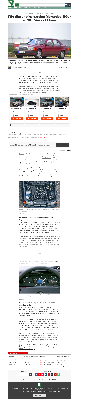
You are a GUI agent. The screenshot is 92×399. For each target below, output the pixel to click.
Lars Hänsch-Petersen (20, 67)
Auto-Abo (11, 366)
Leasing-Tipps (44, 360)
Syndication (33, 379)
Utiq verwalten (39, 389)
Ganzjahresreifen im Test (62, 362)
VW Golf (26, 359)
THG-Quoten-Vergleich (46, 364)
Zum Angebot (17, 118)
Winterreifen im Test (61, 360)
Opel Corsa (27, 362)
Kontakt (27, 391)
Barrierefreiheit (34, 388)
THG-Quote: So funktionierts (47, 362)
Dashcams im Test (61, 364)
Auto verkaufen (12, 364)
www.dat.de (42, 137)
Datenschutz (17, 388)
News (13, 10)
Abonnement (60, 0)
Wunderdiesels (46, 158)
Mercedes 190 (41, 76)
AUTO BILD (46, 0)
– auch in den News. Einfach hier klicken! (27, 7)
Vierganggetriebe (23, 309)
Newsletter (52, 0)
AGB (12, 388)
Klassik (10, 10)
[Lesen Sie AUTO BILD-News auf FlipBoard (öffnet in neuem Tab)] (55, 374)
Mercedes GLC (28, 360)
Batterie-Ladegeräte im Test (63, 366)
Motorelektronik (25, 222)
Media (39, 379)
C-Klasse (46, 232)
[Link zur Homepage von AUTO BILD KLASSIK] (11, 3)
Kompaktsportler (26, 92)
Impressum (21, 391)
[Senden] (30, 374)
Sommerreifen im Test (62, 359)
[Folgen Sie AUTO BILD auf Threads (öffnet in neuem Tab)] (52, 374)
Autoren (50, 391)
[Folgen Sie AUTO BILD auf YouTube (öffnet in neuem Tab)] (39, 374)
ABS (22, 325)
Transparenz (33, 391)
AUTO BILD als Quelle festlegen (27, 349)
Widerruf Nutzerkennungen (61, 388)
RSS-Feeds (44, 379)
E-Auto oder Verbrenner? (47, 366)
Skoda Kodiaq (28, 366)
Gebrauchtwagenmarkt (14, 359)
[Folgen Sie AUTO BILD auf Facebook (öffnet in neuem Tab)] (36, 374)
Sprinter (52, 174)
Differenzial (26, 315)
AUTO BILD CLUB (67, 0)
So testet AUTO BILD (42, 391)
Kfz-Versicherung (45, 359)
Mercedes (21, 154)
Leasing (10, 360)
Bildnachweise (56, 391)
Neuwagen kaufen (13, 362)
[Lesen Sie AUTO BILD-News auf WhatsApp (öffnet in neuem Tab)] (58, 374)
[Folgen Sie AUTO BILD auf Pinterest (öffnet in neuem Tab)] (49, 374)
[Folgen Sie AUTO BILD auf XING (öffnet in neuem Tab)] (46, 374)
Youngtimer (22, 76)
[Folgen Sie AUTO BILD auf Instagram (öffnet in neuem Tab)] (42, 374)
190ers (42, 172)
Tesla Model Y (28, 364)
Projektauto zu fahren (50, 236)
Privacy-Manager (25, 388)
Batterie (56, 222)
